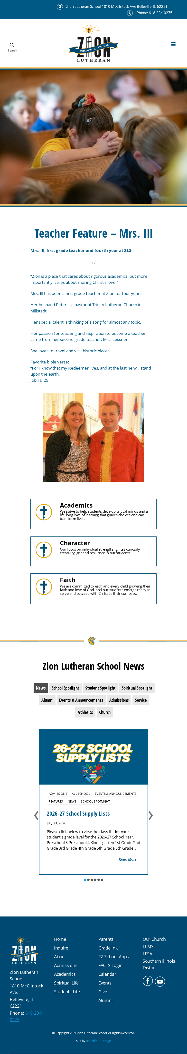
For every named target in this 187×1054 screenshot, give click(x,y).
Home (60, 939)
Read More (128, 859)
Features (56, 801)
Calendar (107, 974)
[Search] (10, 34)
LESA (147, 954)
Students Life (67, 991)
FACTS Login (110, 965)
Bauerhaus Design (98, 1040)
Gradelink (108, 948)
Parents (105, 939)
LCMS (148, 946)
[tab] (41, 688)
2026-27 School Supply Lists (78, 813)
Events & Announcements (115, 793)
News (72, 801)
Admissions (58, 793)
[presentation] (41, 688)
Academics (65, 974)
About (60, 956)
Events (104, 983)
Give (102, 991)
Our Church (154, 939)
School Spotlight (95, 801)
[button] (85, 880)
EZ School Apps (113, 956)
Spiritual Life (66, 983)
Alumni (105, 1000)
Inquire (61, 948)
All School (81, 793)
